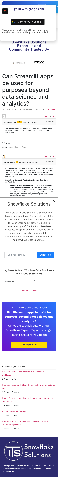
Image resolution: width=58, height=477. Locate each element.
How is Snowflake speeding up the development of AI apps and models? (28, 399)
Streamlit (51, 110)
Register (24, 290)
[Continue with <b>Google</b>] (5, 11)
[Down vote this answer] (54, 156)
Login (35, 290)
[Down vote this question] (54, 116)
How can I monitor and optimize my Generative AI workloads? (24, 373)
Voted (11, 147)
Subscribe (45, 254)
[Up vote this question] (46, 116)
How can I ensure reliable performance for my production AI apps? (28, 386)
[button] (52, 8)
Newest (17, 147)
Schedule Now (29, 344)
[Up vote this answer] (46, 156)
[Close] (54, 201)
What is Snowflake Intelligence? (16, 411)
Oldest (24, 147)
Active (4, 147)
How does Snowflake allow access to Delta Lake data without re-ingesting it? (25, 423)
